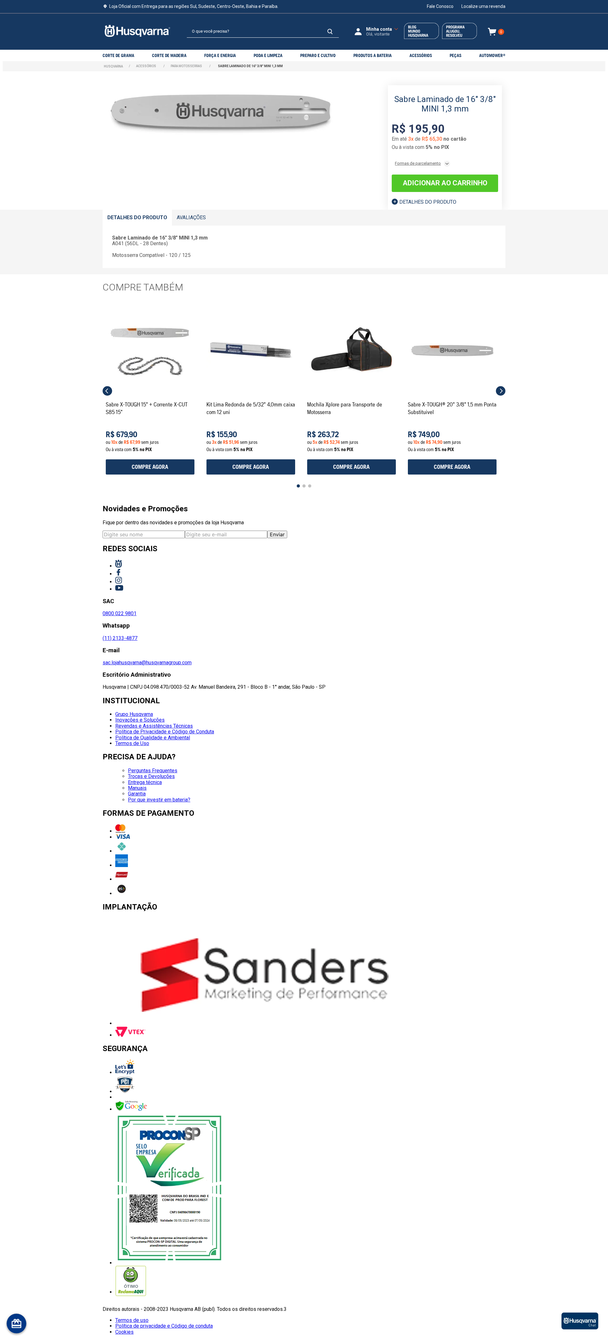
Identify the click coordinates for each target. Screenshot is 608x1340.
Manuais (137, 788)
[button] (107, 391)
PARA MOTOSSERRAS (186, 66)
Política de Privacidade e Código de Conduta (164, 732)
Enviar (277, 534)
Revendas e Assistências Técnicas (154, 726)
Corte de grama (118, 55)
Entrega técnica (145, 782)
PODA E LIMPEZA (268, 55)
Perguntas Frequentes (152, 771)
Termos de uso (132, 1320)
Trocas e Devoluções (151, 776)
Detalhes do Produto (427, 202)
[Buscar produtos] (330, 31)
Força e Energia (220, 55)
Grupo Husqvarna (134, 714)
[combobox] (262, 32)
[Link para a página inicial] (113, 66)
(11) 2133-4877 (120, 638)
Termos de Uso (132, 743)
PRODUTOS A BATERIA (372, 55)
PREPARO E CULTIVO (318, 55)
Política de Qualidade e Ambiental (152, 738)
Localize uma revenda (483, 6)
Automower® (492, 55)
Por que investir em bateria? (159, 800)
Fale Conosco (440, 6)
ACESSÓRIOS (420, 55)
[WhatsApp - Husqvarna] (579, 1321)
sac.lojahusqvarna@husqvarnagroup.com (147, 663)
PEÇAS (455, 55)
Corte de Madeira (169, 55)
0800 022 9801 (119, 613)
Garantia (137, 794)
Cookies (124, 1332)
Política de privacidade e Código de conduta (164, 1326)
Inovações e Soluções (140, 720)
